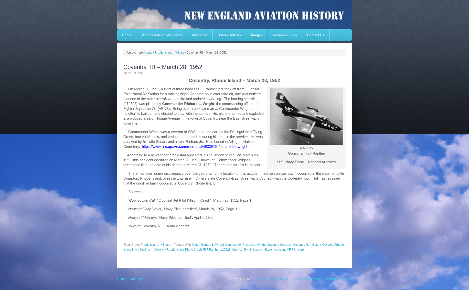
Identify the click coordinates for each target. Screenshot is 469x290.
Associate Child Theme (271, 279)
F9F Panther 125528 (217, 249)
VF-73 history (296, 249)
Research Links (285, 35)
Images (257, 35)
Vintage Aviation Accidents (162, 35)
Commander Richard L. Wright (245, 244)
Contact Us (315, 35)
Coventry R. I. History (307, 244)
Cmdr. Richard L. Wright (208, 244)
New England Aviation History (234, 14)
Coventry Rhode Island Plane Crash (178, 249)
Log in (347, 279)
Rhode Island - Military (155, 244)
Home (126, 35)
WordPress (332, 279)
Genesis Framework (307, 279)
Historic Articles (229, 35)
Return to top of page (132, 279)
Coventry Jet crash (279, 244)
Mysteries (199, 35)
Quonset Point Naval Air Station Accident (259, 249)
